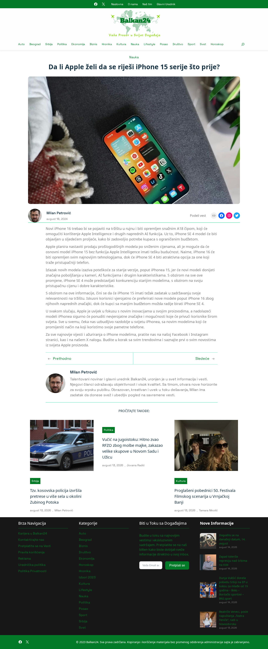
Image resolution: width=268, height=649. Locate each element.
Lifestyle (85, 590)
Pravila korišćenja (31, 552)
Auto (82, 533)
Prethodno (62, 358)
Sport (83, 615)
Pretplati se (177, 565)
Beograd (85, 540)
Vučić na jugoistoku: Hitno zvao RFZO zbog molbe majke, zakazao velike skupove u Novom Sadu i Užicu (132, 448)
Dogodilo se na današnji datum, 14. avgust (232, 539)
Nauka (134, 57)
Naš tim (147, 4)
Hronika (84, 571)
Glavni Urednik (166, 4)
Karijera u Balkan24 (32, 533)
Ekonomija (86, 558)
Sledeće (202, 358)
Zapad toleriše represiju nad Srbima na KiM (233, 561)
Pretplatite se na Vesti (34, 546)
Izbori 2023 (87, 577)
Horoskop (86, 565)
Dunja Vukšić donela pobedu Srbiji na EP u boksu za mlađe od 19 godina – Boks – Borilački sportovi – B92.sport (233, 588)
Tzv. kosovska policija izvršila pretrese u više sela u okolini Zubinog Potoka (56, 496)
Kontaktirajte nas (31, 540)
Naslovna (117, 4)
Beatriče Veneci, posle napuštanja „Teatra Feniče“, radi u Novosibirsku (233, 618)
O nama (133, 4)
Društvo (85, 552)
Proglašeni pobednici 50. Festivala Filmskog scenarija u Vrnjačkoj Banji (204, 496)
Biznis (83, 546)
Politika (108, 430)
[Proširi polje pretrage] (243, 44)
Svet (82, 627)
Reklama (24, 558)
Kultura (181, 481)
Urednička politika (32, 565)
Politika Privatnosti (32, 571)
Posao (83, 609)
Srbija (35, 481)
